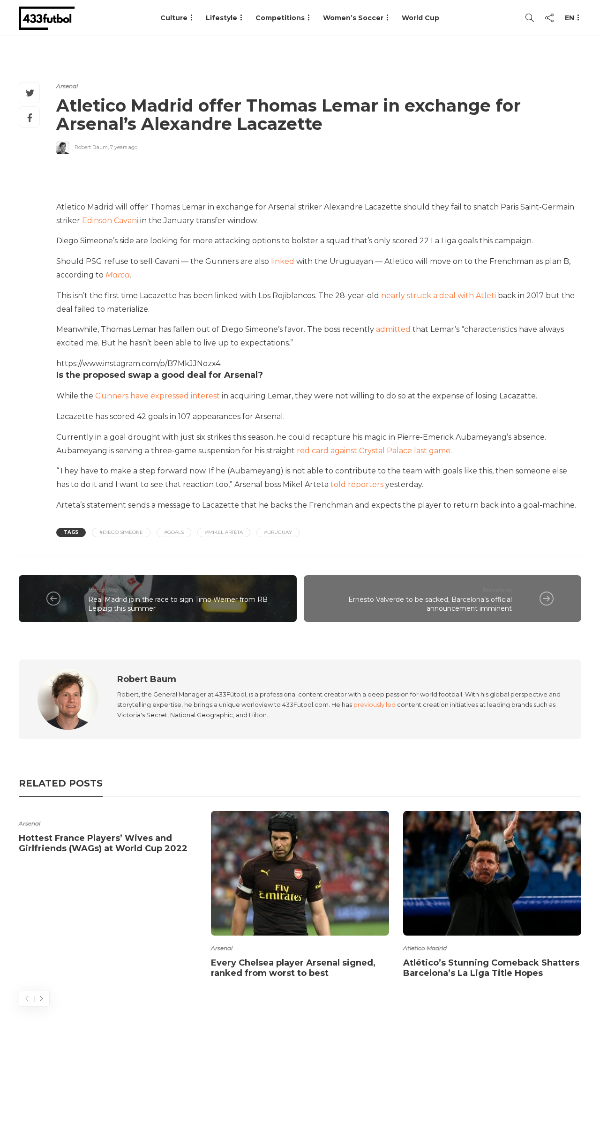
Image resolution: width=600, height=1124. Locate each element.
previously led (374, 704)
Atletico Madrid (425, 948)
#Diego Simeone (121, 532)
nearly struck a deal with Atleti (438, 295)
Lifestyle (221, 18)
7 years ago (123, 147)
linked (282, 261)
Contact (412, 1079)
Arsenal (67, 86)
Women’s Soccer (353, 18)
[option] (108, 834)
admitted (393, 329)
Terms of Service (476, 1079)
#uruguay (278, 532)
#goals (174, 532)
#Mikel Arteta (224, 532)
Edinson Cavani (110, 220)
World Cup (420, 18)
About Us (364, 1079)
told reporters (356, 484)
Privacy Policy (551, 1079)
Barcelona (103, 589)
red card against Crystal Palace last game (373, 450)
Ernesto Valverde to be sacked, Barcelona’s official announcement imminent (430, 604)
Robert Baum (91, 147)
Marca (117, 274)
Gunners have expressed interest (157, 395)
